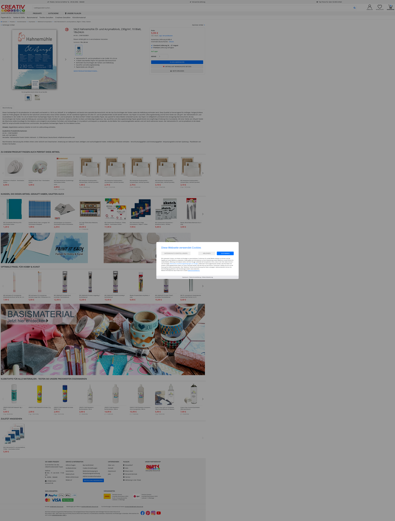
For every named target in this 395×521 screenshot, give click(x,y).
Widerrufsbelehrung (207, 277)
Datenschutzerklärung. (194, 270)
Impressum (185, 277)
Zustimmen (225, 253)
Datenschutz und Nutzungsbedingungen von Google (184, 263)
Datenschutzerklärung (195, 277)
